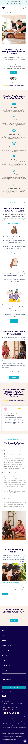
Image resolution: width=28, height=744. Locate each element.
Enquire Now (13, 72)
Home (3, 13)
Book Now (5, 594)
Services (7, 13)
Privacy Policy (10, 692)
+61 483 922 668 (6, 702)
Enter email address (6, 679)
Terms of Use (16, 738)
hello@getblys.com (6, 700)
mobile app (21, 557)
